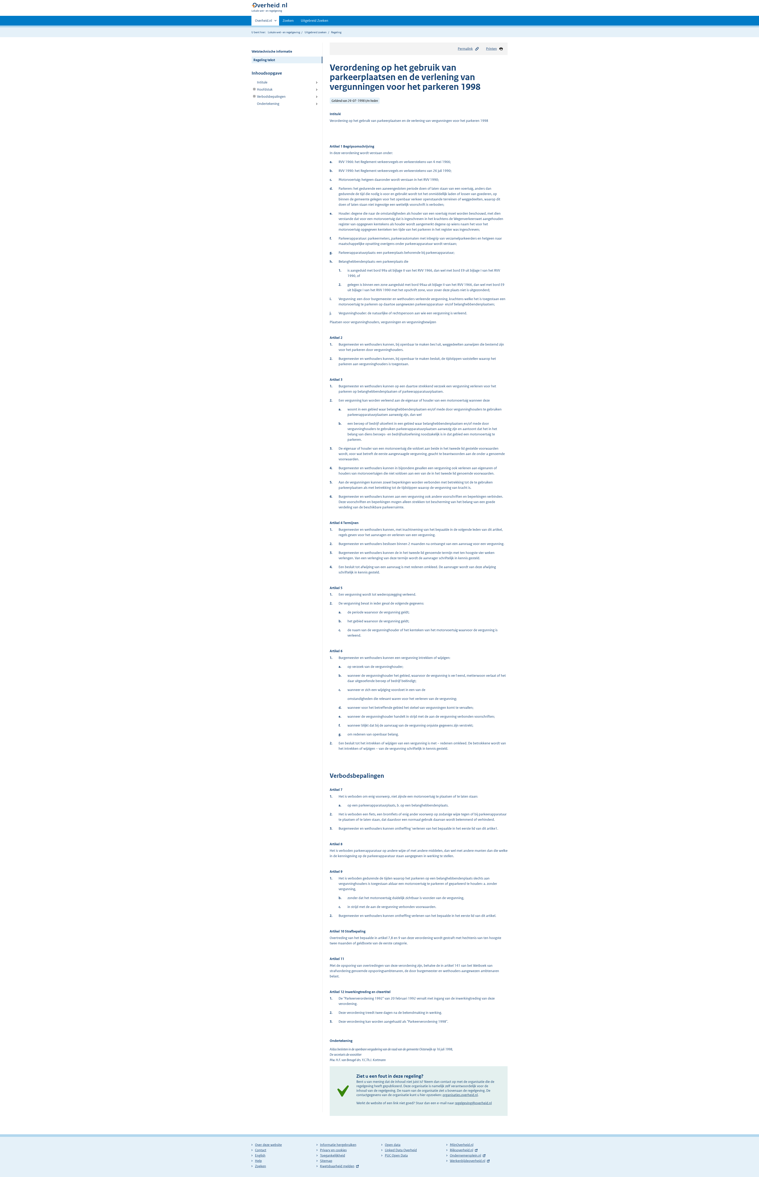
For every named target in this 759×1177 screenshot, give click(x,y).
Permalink (465, 48)
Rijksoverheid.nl (461, 1150)
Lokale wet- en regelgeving (284, 32)
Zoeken (288, 20)
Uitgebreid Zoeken (314, 20)
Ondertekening (268, 103)
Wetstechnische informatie (272, 51)
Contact (260, 1150)
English (260, 1155)
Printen (491, 48)
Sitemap (326, 1161)
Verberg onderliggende (254, 89)
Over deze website (268, 1145)
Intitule (262, 82)
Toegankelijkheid (332, 1155)
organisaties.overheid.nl (460, 1095)
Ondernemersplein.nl (465, 1155)
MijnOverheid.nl (461, 1145)
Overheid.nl (263, 22)
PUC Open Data (396, 1155)
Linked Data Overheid (401, 1150)
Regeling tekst (264, 60)
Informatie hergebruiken (338, 1145)
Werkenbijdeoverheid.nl (467, 1161)
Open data (392, 1145)
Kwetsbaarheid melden (337, 1166)
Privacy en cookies (333, 1150)
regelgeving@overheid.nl (473, 1103)
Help (258, 1161)
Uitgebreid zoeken (316, 32)
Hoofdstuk (262, 89)
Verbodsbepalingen (269, 96)
